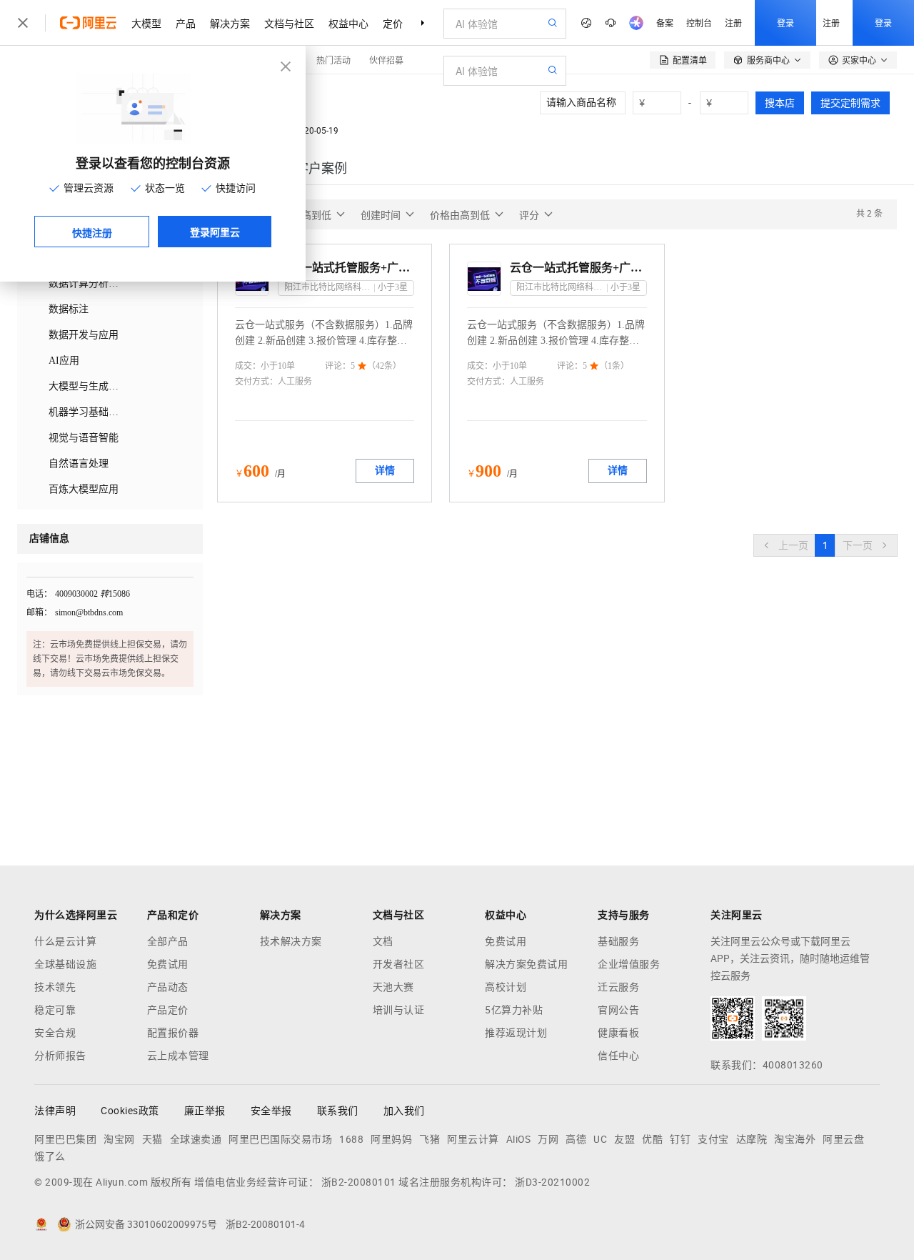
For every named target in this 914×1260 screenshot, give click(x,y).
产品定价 (168, 1010)
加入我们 (404, 1110)
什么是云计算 (65, 941)
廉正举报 (205, 1110)
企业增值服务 (629, 964)
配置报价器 (173, 1032)
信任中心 (618, 1055)
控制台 (699, 22)
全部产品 (168, 941)
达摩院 (752, 1139)
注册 (733, 22)
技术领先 (55, 987)
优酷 (652, 1139)
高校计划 (505, 987)
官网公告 (618, 1010)
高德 (576, 1139)
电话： (39, 594)
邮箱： (39, 612)
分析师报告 (60, 1055)
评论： (338, 366)
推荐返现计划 (516, 1032)
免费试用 (168, 964)
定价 (393, 23)
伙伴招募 (386, 60)
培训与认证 (399, 1010)
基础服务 (618, 941)
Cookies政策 (130, 1110)
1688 (351, 1139)
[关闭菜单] (23, 23)
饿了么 (50, 1156)
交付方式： (256, 382)
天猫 (152, 1139)
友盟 (624, 1139)
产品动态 (168, 987)
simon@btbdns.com (89, 612)
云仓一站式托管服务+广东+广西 (346, 268)
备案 (664, 22)
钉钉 (680, 1139)
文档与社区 (289, 23)
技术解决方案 (291, 941)
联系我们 (337, 1110)
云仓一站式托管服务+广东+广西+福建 (578, 268)
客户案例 (321, 168)
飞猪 (429, 1139)
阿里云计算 (473, 1139)
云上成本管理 (178, 1055)
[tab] (321, 168)
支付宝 (713, 1139)
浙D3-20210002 (552, 1182)
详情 (385, 470)
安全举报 (271, 1110)
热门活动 (333, 60)
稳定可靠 (55, 1010)
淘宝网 (119, 1139)
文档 (383, 941)
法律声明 (55, 1110)
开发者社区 (399, 964)
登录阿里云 (215, 231)
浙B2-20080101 (358, 1182)
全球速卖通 (196, 1139)
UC (600, 1139)
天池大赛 (393, 987)
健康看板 (618, 1032)
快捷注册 (92, 232)
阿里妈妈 (391, 1139)
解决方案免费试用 (526, 964)
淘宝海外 (794, 1139)
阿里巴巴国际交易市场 (280, 1139)
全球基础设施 (65, 964)
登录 (785, 22)
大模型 (146, 23)
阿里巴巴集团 (65, 1139)
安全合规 (55, 1032)
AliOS (518, 1139)
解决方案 (230, 23)
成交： (248, 366)
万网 (548, 1139)
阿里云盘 (843, 1139)
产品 (186, 23)
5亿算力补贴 (514, 1010)
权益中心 (348, 23)
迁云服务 (618, 987)
